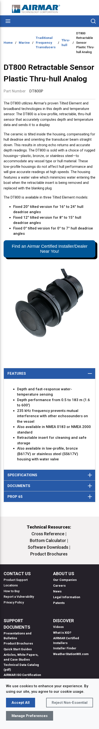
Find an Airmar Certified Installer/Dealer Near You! (49, 249)
